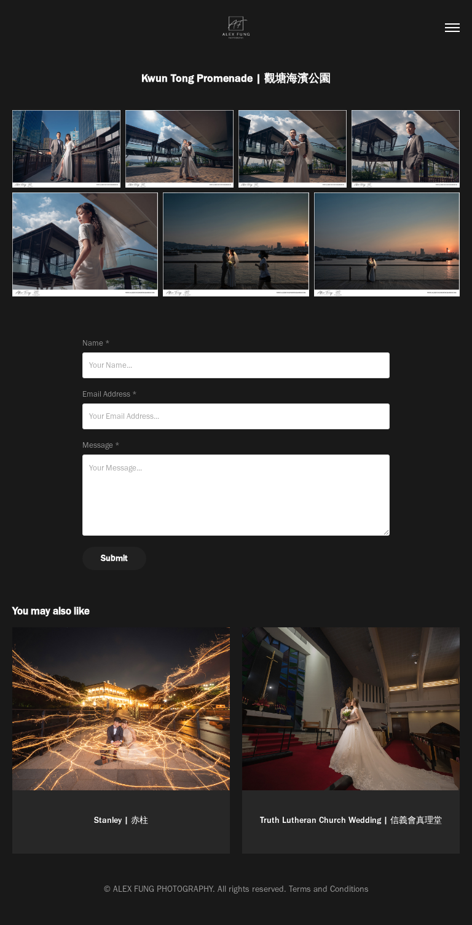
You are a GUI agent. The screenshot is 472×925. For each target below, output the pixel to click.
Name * (96, 342)
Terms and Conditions (329, 889)
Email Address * (109, 394)
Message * (101, 445)
